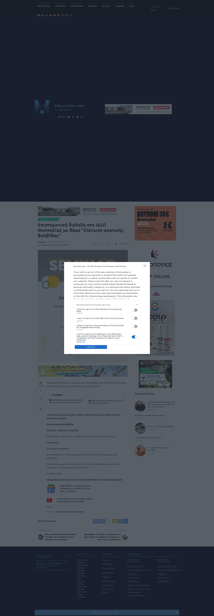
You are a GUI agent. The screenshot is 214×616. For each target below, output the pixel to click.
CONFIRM (91, 347)
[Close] (145, 266)
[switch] (135, 310)
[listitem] (107, 305)
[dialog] (107, 308)
